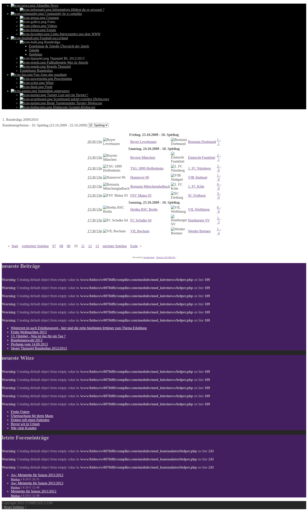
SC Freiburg (197, 195)
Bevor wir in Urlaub (25, 424)
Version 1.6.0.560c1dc (165, 257)
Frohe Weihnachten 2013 (29, 332)
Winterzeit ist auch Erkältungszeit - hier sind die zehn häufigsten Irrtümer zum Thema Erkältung (79, 328)
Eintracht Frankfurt (201, 157)
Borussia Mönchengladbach (150, 186)
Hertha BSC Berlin (144, 209)
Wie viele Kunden (24, 428)
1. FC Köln (196, 186)
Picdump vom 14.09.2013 (29, 344)
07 (54, 246)
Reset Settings (14, 507)
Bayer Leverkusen (143, 142)
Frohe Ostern (20, 412)
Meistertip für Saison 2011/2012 (33, 491)
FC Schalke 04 (141, 220)
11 (83, 246)
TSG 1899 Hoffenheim (146, 168)
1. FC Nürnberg (199, 168)
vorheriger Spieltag (35, 246)
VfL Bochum (139, 231)
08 (61, 246)
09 (68, 246)
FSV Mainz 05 (141, 195)
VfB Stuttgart (197, 177)
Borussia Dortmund (202, 142)
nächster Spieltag (115, 246)
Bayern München (142, 157)
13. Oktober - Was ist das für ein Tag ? (38, 336)
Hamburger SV (199, 220)
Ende (134, 246)
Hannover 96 (139, 177)
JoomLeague (148, 257)
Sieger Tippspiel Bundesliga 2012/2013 (39, 348)
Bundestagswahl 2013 (26, 340)
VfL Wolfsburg (199, 209)
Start (14, 246)
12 (90, 246)
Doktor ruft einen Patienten (30, 420)
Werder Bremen (199, 231)
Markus (15, 479)
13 (97, 246)
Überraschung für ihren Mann (32, 416)
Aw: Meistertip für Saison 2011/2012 (37, 475)
